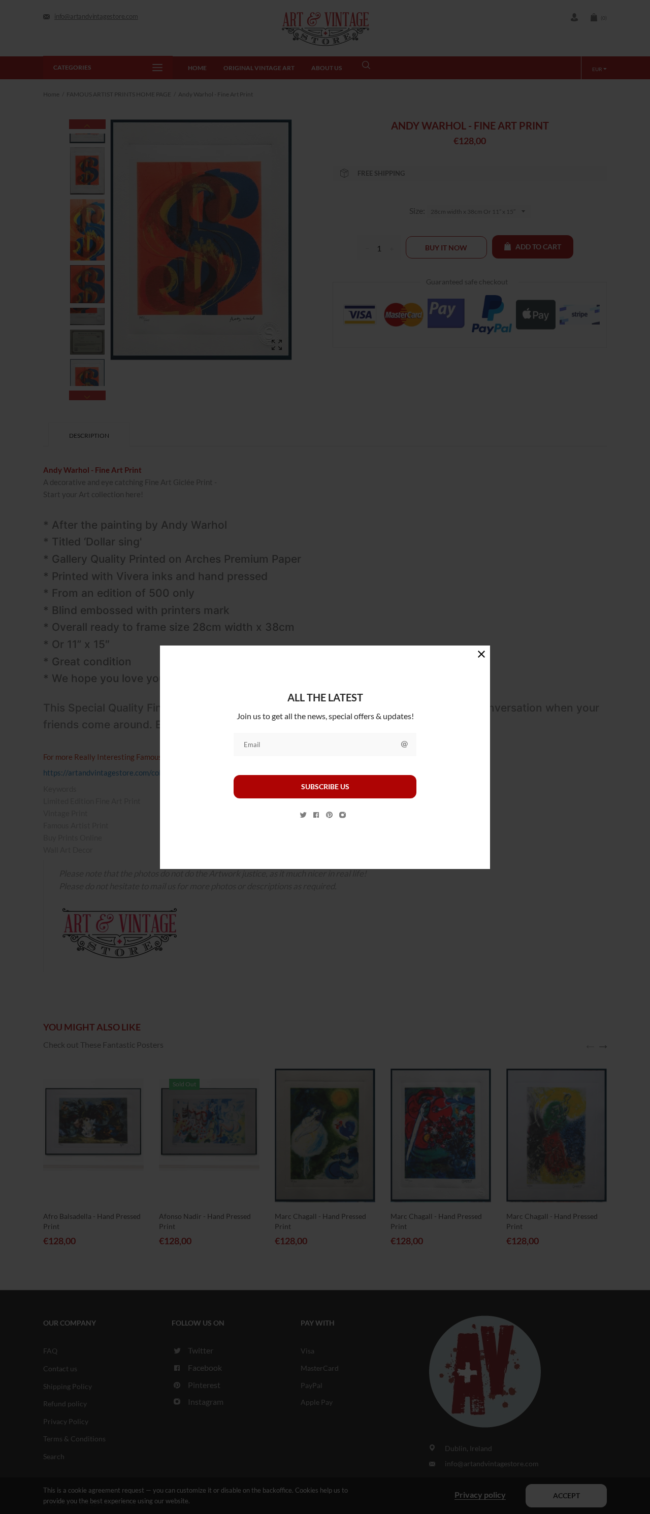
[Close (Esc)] (481, 654)
